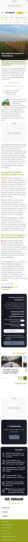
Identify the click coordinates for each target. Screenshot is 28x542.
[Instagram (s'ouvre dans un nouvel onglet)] (9, 504)
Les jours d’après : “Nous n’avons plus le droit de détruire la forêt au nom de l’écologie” (15, 462)
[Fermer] (22, 90)
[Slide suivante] (25, 378)
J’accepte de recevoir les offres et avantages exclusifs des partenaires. (14, 337)
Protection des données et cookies (9, 539)
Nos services (6, 508)
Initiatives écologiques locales (21, 17)
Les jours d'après (8, 22)
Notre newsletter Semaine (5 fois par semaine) (11, 320)
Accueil (3, 26)
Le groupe (5, 516)
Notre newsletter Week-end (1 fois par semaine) (11, 325)
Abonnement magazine (6, 527)
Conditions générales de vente (8, 524)
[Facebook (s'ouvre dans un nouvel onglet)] (15, 504)
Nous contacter (5, 530)
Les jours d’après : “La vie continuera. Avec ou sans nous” (15, 476)
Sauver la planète (4, 17)
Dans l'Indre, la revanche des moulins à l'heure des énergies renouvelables (10, 371)
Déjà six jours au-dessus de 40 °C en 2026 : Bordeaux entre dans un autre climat (16, 490)
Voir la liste (8, 339)
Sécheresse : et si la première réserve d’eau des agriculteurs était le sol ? (15, 483)
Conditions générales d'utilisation (8, 536)
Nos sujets (5, 512)
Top (25, 387)
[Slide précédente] (20, 378)
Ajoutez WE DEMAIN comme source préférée (15, 86)
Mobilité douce (10, 17)
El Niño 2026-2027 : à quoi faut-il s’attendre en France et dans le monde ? (16, 469)
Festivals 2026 (17, 22)
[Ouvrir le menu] (2, 13)
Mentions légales (5, 521)
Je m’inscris (14, 437)
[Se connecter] (26, 13)
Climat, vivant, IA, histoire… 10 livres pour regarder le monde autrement (15, 455)
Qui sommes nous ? (6, 533)
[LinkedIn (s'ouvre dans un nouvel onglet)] (12, 504)
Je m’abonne (20, 12)
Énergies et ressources (13, 26)
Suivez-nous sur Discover (15, 82)
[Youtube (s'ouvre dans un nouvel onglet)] (18, 504)
